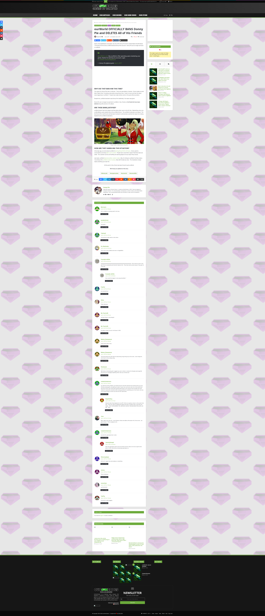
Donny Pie (99, 36)
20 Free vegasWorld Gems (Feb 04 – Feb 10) (117, 1)
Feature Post (104, 25)
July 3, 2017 (118, 63)
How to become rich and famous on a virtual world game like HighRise (164, 87)
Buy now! (171, 613)
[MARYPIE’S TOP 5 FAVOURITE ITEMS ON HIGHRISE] (128, 580)
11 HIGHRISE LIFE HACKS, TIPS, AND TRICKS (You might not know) (164, 79)
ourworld (124, 173)
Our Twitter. (158, 561)
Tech (166, 613)
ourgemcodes (114, 173)
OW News (118, 25)
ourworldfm (133, 173)
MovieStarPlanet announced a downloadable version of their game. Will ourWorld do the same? (136, 545)
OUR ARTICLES (104, 15)
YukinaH (103, 233)
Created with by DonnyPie (116, 613)
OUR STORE (143, 15)
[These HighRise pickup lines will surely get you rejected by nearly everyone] (116, 578)
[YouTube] (109, 194)
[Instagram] (111, 194)
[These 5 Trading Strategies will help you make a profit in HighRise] (153, 96)
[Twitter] (107, 194)
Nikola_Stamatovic (106, 339)
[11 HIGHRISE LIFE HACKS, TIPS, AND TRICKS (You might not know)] (153, 80)
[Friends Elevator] (137, 576)
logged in (102, 515)
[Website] (104, 194)
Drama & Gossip (102, 22)
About (156, 613)
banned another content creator (112, 158)
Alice (102, 300)
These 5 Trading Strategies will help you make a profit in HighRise (164, 94)
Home (95, 15)
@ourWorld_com (103, 56)
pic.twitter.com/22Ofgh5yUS (107, 59)
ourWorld (113, 25)
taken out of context (111, 152)
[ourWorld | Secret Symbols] (137, 568)
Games (109, 25)
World (163, 613)
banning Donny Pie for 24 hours (122, 151)
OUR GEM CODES (130, 15)
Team (160, 613)
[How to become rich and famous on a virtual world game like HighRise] (153, 88)
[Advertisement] (146, 7)
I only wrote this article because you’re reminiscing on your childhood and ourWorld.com (101, 540)
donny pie (104, 173)
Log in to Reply (104, 214)
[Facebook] (106, 194)
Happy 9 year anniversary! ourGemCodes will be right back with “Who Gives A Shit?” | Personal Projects (119, 539)
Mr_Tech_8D (104, 313)
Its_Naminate (105, 246)
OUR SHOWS (117, 15)
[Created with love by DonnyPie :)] (105, 7)
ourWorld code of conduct (109, 159)
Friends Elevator (146, 573)
